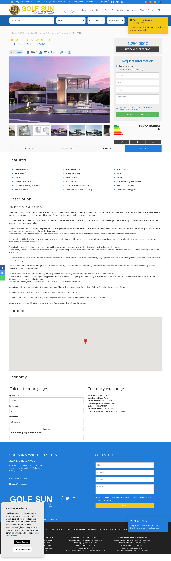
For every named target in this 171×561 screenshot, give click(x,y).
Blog (142, 10)
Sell (106, 10)
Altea (42, 33)
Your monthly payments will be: (25, 432)
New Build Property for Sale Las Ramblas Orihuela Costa (86, 551)
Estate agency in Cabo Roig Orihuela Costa (85, 537)
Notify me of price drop (137, 49)
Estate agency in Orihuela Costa (85, 543)
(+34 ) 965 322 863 (39, 2)
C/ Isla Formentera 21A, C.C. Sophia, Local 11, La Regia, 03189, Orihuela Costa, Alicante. (25, 468)
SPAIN (22, 33)
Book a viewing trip (126, 66)
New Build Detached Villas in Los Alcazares (132, 551)
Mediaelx (81, 529)
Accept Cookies (22, 542)
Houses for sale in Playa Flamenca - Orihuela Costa (132, 540)
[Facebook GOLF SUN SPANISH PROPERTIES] (112, 2)
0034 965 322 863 (19, 478)
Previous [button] (10, 89)
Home (84, 10)
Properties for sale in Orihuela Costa (132, 543)
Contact (151, 10)
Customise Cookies (22, 549)
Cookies (67, 529)
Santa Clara (53, 33)
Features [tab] (28, 148)
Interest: (13, 406)
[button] (31, 20)
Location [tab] (105, 148)
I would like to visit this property (131, 69)
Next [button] (109, 89)
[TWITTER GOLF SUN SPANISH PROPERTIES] (117, 2)
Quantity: (14, 395)
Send (124, 505)
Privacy (59, 529)
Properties (95, 10)
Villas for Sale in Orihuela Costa (132, 545)
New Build (65, 33)
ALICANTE (32, 33)
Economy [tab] (143, 148)
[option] (59, 89)
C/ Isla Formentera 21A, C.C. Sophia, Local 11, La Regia (71, 2)
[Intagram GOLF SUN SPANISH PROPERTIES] (122, 2)
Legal (52, 529)
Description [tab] (67, 148)
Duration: (14, 416)
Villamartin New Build (85, 548)
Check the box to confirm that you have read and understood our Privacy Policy (136, 108)
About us (131, 10)
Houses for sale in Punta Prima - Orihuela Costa (85, 540)
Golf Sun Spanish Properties (98, 529)
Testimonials (117, 10)
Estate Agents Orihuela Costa (132, 548)
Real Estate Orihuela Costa (85, 545)
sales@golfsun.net (21, 2)
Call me (69, 10)
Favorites (54, 519)
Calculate (46, 429)
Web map (44, 529)
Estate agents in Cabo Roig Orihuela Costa (132, 537)
